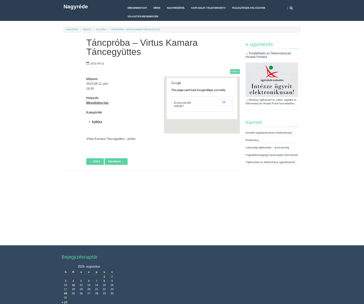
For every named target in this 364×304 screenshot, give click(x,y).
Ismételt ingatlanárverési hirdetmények (269, 132)
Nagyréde (76, 7)
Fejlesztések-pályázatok (248, 8)
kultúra (101, 29)
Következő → (116, 161)
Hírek (157, 8)
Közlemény (252, 140)
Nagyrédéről (176, 8)
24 (65, 293)
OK (223, 102)
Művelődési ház (97, 102)
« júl (64, 302)
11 (73, 285)
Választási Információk (142, 16)
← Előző (95, 161)
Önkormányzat (137, 8)
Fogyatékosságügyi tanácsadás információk (272, 154)
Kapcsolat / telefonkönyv (208, 8)
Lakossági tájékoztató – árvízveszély (267, 147)
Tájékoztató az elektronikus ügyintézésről (270, 162)
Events (87, 29)
